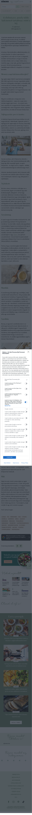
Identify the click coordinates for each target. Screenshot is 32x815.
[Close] (28, 352)
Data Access (16, 462)
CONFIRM (9, 457)
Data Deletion (7, 462)
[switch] (26, 383)
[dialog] (16, 407)
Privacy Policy (24, 462)
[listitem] (16, 380)
